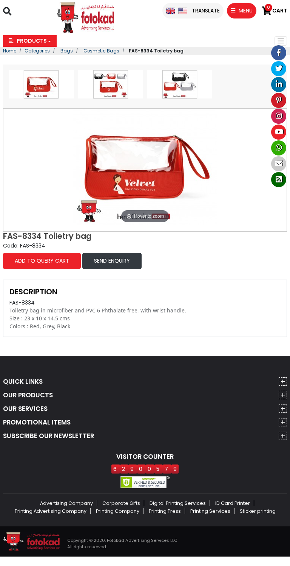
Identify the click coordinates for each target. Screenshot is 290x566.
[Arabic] (182, 10)
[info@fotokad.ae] (278, 163)
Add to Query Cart (42, 261)
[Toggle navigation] (281, 41)
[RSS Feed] (278, 179)
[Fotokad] (85, 17)
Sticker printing (258, 511)
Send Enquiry (112, 261)
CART (277, 10)
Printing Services (210, 511)
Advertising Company (66, 503)
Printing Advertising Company (50, 511)
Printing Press (165, 511)
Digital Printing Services (178, 503)
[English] (170, 10)
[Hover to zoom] (145, 166)
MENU (245, 10)
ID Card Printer (232, 503)
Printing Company (117, 511)
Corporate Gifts (121, 503)
